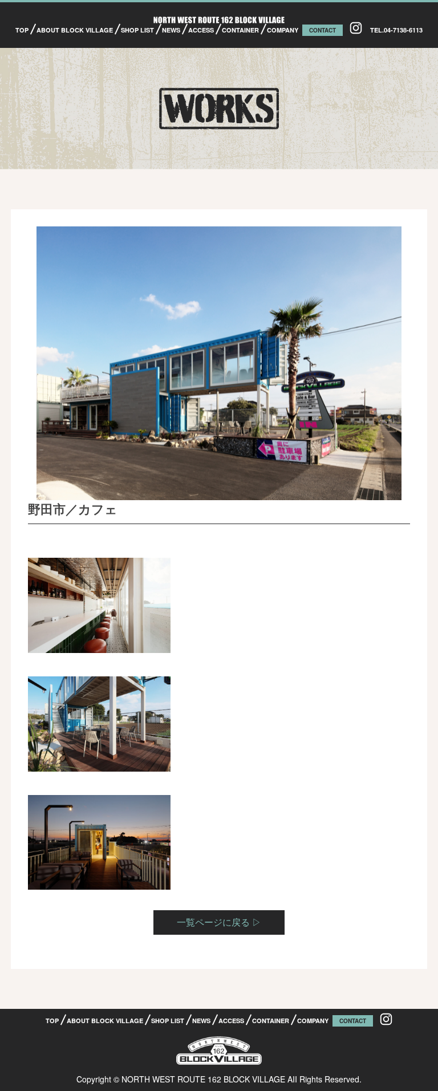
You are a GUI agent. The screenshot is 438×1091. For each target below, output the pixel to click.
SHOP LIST (137, 30)
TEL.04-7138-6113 (396, 30)
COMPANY (282, 30)
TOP (22, 30)
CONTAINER (240, 30)
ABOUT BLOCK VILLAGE (74, 30)
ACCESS (201, 30)
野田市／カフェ (72, 509)
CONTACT (322, 30)
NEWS (171, 30)
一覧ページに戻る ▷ (219, 921)
